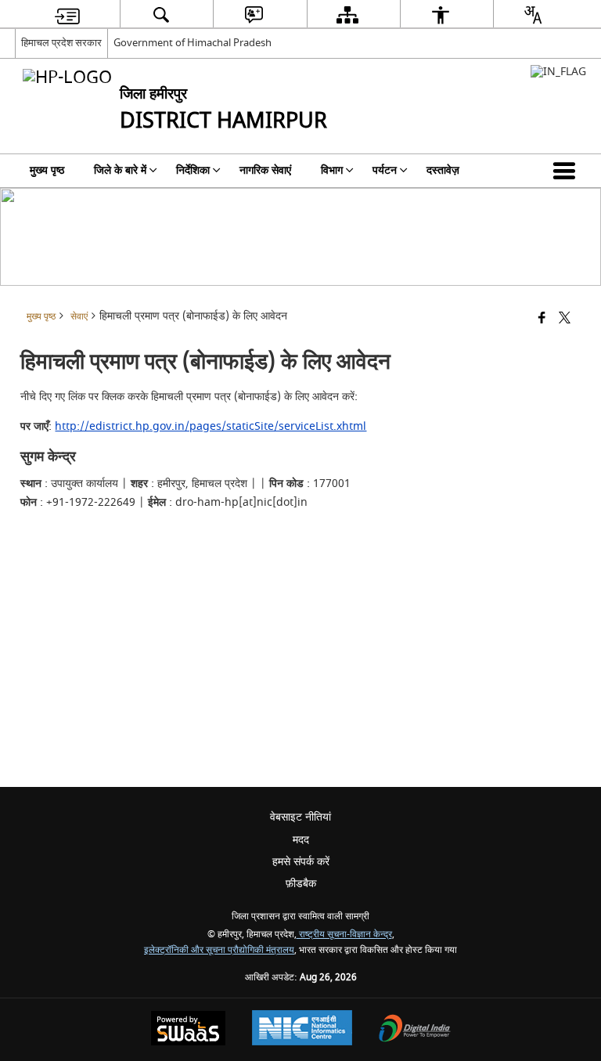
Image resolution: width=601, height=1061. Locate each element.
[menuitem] (67, 14)
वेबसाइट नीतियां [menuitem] (300, 817)
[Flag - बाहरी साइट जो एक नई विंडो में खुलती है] (558, 71)
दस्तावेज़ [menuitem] (442, 170)
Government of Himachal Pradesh (192, 42)
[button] (567, 170)
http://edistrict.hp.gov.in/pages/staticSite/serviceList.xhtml (210, 426)
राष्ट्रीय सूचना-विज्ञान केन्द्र (344, 934)
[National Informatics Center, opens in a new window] (302, 1029)
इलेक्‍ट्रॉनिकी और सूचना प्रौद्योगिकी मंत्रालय (219, 950)
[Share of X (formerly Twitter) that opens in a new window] (564, 319)
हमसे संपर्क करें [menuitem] (300, 861)
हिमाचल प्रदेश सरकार (61, 42)
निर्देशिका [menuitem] (193, 170)
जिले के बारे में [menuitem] (120, 170)
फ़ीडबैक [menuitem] (301, 883)
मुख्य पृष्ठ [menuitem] (47, 170)
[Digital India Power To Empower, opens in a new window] (414, 1030)
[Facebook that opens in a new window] (542, 319)
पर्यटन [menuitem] (384, 170)
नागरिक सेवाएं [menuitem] (265, 170)
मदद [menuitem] (301, 840)
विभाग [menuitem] (332, 170)
